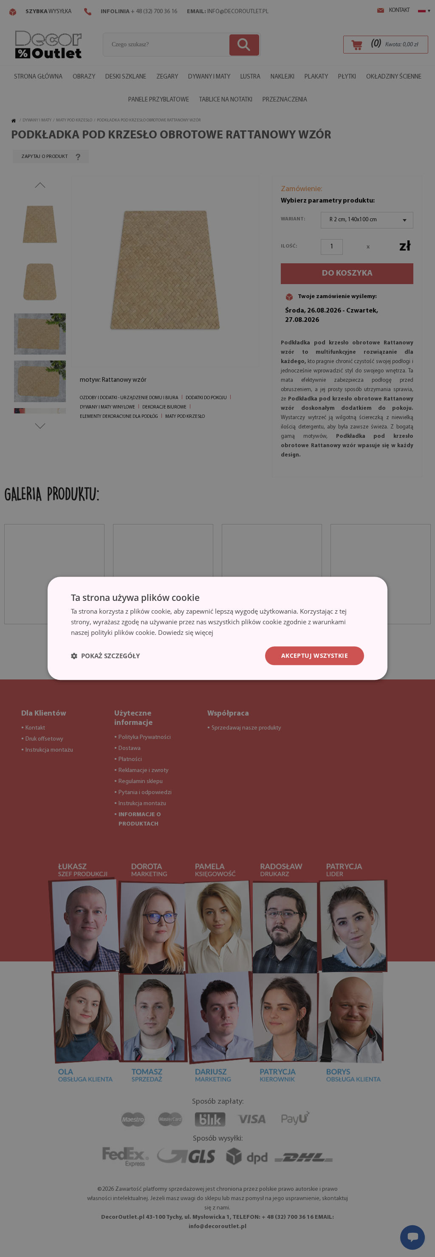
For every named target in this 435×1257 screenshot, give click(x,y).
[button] (105, 656)
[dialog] (217, 628)
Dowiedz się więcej (185, 632)
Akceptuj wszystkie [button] (314, 655)
